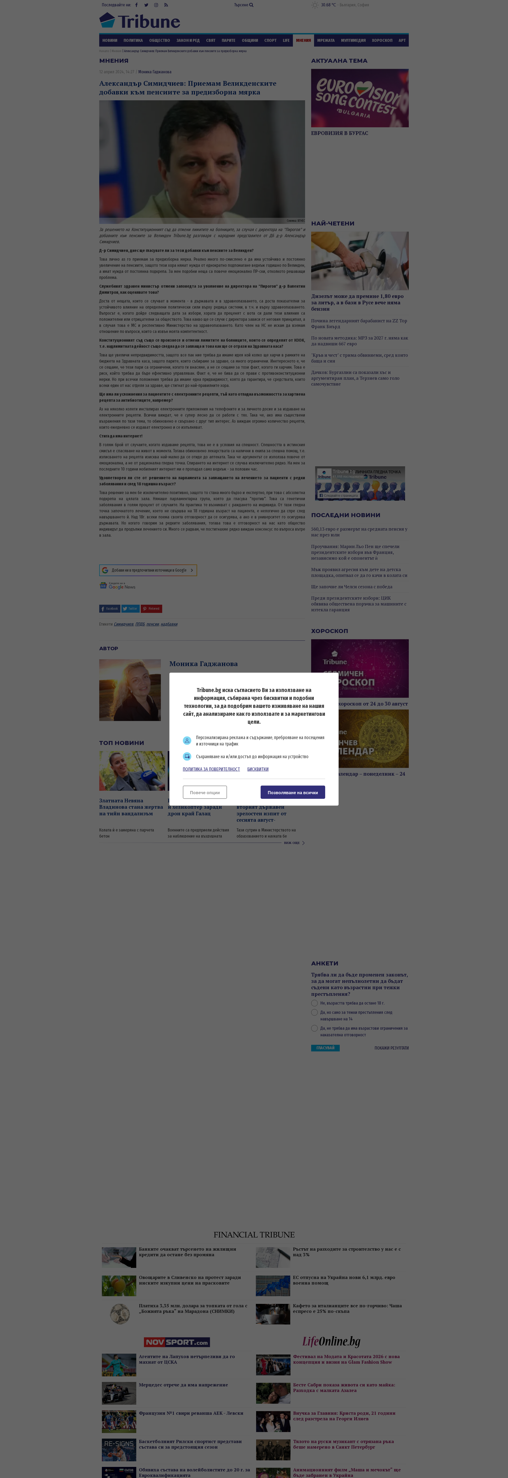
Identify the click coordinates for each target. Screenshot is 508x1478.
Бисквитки (258, 769)
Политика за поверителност (211, 769)
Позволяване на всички (293, 792)
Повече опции (205, 792)
